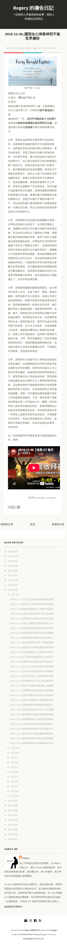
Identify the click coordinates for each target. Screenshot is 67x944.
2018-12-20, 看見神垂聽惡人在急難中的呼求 (32, 652)
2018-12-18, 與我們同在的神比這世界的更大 (32, 661)
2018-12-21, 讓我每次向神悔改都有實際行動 (32, 647)
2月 (13, 791)
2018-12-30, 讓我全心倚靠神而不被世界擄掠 (32, 36)
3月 (13, 786)
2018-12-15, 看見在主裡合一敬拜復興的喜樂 (32, 676)
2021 (10, 575)
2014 (10, 815)
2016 (10, 805)
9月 (13, 757)
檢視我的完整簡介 (13, 906)
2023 (10, 565)
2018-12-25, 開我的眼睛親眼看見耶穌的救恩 (32, 628)
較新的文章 (7, 524)
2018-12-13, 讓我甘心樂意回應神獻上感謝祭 (32, 685)
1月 (13, 795)
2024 (10, 561)
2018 (10, 589)
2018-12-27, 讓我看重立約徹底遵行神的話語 (32, 618)
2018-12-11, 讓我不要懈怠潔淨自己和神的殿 (32, 695)
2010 (10, 834)
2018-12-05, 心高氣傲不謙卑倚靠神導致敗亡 (32, 724)
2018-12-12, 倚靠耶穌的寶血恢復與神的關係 (32, 690)
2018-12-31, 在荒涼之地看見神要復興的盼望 (32, 599)
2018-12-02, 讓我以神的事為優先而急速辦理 (32, 738)
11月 (13, 747)
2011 (10, 829)
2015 (10, 810)
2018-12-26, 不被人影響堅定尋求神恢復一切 (32, 623)
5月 (13, 776)
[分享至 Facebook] (18, 507)
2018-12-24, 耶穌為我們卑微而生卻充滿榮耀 (32, 632)
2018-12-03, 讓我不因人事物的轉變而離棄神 (32, 733)
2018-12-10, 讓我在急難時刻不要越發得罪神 (32, 699)
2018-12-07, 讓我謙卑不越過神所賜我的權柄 (32, 714)
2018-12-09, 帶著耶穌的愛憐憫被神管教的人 (32, 704)
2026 (10, 551)
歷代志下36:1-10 (26, 97)
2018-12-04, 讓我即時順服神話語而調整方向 (32, 728)
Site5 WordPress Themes (30, 934)
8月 (13, 762)
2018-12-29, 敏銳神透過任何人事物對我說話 (32, 609)
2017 (10, 800)
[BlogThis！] (12, 507)
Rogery (25, 857)
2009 (10, 839)
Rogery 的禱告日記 (33, 8)
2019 (10, 584)
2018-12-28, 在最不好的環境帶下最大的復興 (32, 613)
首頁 (32, 524)
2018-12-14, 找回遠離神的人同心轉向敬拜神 (32, 680)
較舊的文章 (58, 524)
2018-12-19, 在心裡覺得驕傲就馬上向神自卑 (32, 656)
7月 (13, 767)
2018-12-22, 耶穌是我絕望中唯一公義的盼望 (32, 642)
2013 (10, 819)
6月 (13, 771)
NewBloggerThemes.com (33, 938)
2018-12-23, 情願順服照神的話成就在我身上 (32, 637)
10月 (13, 752)
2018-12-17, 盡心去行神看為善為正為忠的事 (32, 666)
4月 (13, 781)
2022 (10, 570)
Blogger (54, 930)
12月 (13, 594)
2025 (10, 556)
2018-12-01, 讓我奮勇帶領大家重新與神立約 (32, 743)
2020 (10, 580)
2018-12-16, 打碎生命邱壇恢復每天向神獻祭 (32, 671)
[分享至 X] (15, 507)
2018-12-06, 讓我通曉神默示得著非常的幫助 (32, 719)
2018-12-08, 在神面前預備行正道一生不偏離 (32, 709)
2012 (10, 824)
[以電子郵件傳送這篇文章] (9, 507)
